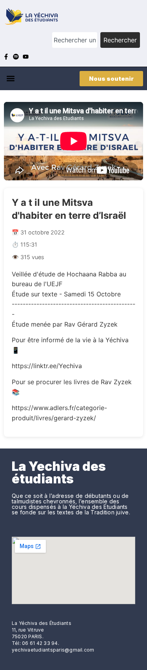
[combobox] (74, 40)
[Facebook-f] (6, 57)
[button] (10, 78)
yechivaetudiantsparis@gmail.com (53, 650)
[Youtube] (26, 57)
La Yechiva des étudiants (59, 473)
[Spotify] (16, 57)
